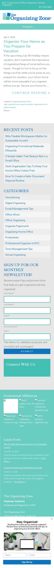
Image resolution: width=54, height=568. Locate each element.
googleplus (19, 110)
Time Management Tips (19, 248)
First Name (9, 293)
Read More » (20, 482)
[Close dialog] (52, 519)
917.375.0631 (45, 7)
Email (7, 315)
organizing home (40, 104)
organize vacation (26, 104)
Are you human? (10, 326)
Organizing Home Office (21, 101)
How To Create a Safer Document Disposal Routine (24, 178)
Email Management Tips (19, 208)
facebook (13, 110)
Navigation (27, 26)
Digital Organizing (15, 203)
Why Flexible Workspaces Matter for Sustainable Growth (26, 138)
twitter (16, 110)
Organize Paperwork (17, 226)
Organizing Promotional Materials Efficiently (24, 148)
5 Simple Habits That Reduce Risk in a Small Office (26, 158)
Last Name (9, 304)
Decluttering (12, 197)
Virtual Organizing (15, 254)
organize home (13, 104)
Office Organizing (15, 220)
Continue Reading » (31, 93)
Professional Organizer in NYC (22, 243)
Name (6, 330)
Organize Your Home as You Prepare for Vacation (24, 46)
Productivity (12, 237)
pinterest (25, 110)
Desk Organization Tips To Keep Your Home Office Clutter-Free (26, 168)
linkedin (22, 110)
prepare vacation (10, 107)
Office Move (12, 214)
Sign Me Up (27, 562)
